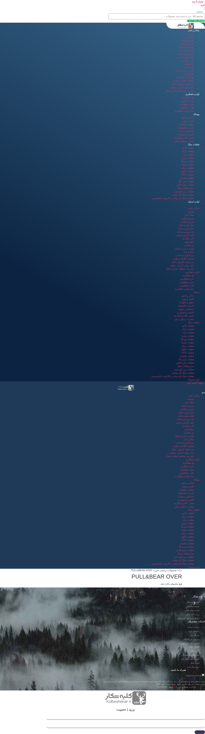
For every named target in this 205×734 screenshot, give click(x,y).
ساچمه (190, 33)
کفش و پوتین (188, 121)
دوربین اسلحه (187, 40)
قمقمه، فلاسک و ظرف (183, 80)
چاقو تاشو (189, 64)
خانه (180, 570)
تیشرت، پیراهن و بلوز (184, 141)
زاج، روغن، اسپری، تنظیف (182, 87)
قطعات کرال (188, 151)
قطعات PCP (188, 175)
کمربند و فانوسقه (186, 128)
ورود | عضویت (125, 709)
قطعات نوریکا (187, 161)
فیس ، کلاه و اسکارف (184, 138)
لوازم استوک (193, 201)
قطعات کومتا (188, 164)
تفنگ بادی (189, 37)
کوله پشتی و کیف (186, 50)
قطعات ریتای (188, 168)
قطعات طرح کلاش (185, 185)
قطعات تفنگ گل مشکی (183, 195)
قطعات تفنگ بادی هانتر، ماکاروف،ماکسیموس (172, 198)
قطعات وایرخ (188, 158)
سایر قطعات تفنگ (185, 188)
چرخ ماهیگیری (187, 101)
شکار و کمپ (193, 30)
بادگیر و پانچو (188, 117)
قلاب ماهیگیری (187, 107)
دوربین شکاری (187, 44)
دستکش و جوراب (186, 131)
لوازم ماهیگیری (192, 94)
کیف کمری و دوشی (185, 57)
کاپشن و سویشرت (185, 134)
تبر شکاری (189, 67)
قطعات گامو (188, 148)
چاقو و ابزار (188, 74)
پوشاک (196, 114)
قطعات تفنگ (193, 144)
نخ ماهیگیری (188, 97)
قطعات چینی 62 (186, 181)
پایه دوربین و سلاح (185, 54)
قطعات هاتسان (187, 178)
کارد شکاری (188, 60)
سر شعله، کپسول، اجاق (183, 84)
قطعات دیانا (188, 154)
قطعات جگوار (187, 171)
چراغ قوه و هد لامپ (185, 77)
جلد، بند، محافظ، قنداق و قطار (180, 91)
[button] (204, 8)
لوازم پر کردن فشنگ (184, 70)
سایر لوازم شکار (186, 47)
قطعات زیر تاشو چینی (184, 191)
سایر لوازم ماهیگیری (184, 111)
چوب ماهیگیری (187, 104)
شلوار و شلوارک (186, 124)
